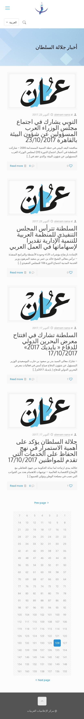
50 (64, 565)
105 (19, 614)
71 (64, 586)
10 (49, 522)
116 (42, 628)
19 (34, 529)
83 (26, 593)
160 (27, 671)
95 (42, 607)
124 (34, 635)
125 (27, 635)
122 (50, 635)
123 (42, 635)
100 (57, 614)
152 (34, 664)
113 (65, 628)
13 (26, 522)
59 (49, 572)
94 (49, 607)
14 (19, 522)
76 (26, 586)
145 (34, 657)
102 (42, 614)
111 (27, 621)
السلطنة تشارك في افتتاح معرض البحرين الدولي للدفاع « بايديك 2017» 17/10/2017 (45, 344)
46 (42, 558)
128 (57, 643)
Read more (16, 165)
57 (64, 572)
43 (64, 558)
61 (34, 572)
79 (57, 593)
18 (42, 529)
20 (26, 529)
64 (64, 579)
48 (26, 558)
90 (26, 600)
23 (57, 536)
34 (26, 543)
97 (26, 607)
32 (42, 543)
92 (64, 607)
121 (57, 635)
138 (34, 650)
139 (27, 650)
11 (42, 522)
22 (64, 536)
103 (34, 614)
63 (19, 572)
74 (42, 586)
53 (42, 565)
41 (26, 550)
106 (65, 621)
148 (65, 664)
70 (19, 579)
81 (42, 593)
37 (57, 550)
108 (50, 621)
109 (42, 621)
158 (42, 671)
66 (49, 579)
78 (64, 593)
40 (34, 550)
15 (64, 529)
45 (49, 558)
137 (42, 650)
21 (19, 529)
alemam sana (62, 114)
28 (19, 536)
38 (49, 550)
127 (65, 643)
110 (34, 621)
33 (34, 543)
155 (65, 671)
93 (57, 607)
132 (27, 643)
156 (57, 671)
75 (34, 586)
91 (19, 600)
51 (57, 565)
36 (64, 550)
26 (34, 536)
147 (19, 657)
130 (42, 643)
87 (49, 600)
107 (57, 621)
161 (19, 671)
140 (19, 650)
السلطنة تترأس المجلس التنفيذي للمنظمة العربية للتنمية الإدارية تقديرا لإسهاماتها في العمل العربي (43, 237)
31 (49, 543)
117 (34, 628)
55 (26, 565)
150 (50, 664)
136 (50, 650)
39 (42, 550)
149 (57, 664)
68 (34, 579)
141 (65, 657)
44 (57, 558)
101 (50, 614)
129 (50, 643)
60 (42, 572)
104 (27, 614)
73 (49, 586)
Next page (44, 680)
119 (19, 628)
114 (57, 628)
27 (26, 536)
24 (49, 536)
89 (34, 600)
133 (19, 643)
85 (64, 600)
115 (50, 628)
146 (27, 657)
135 (57, 650)
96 (34, 607)
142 (57, 657)
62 (26, 572)
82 (34, 593)
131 (34, 643)
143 (50, 657)
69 (26, 579)
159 (34, 671)
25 (42, 536)
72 (57, 586)
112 (19, 621)
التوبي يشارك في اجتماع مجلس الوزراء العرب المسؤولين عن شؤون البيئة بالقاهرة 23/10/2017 (43, 130)
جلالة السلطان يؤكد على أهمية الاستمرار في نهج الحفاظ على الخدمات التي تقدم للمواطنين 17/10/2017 (42, 450)
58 (57, 572)
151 (42, 664)
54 (34, 565)
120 (65, 635)
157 (50, 671)
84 (19, 593)
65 (57, 579)
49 (19, 558)
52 (49, 565)
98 (19, 607)
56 (19, 565)
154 (19, 664)
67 (42, 579)
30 (57, 543)
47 (34, 558)
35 (19, 543)
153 (27, 664)
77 (19, 586)
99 (64, 614)
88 (42, 600)
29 (64, 543)
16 (57, 529)
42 (19, 550)
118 (27, 628)
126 (19, 635)
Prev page (40, 502)
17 (49, 529)
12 (34, 522)
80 (49, 593)
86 (57, 600)
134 (65, 650)
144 (42, 657)
